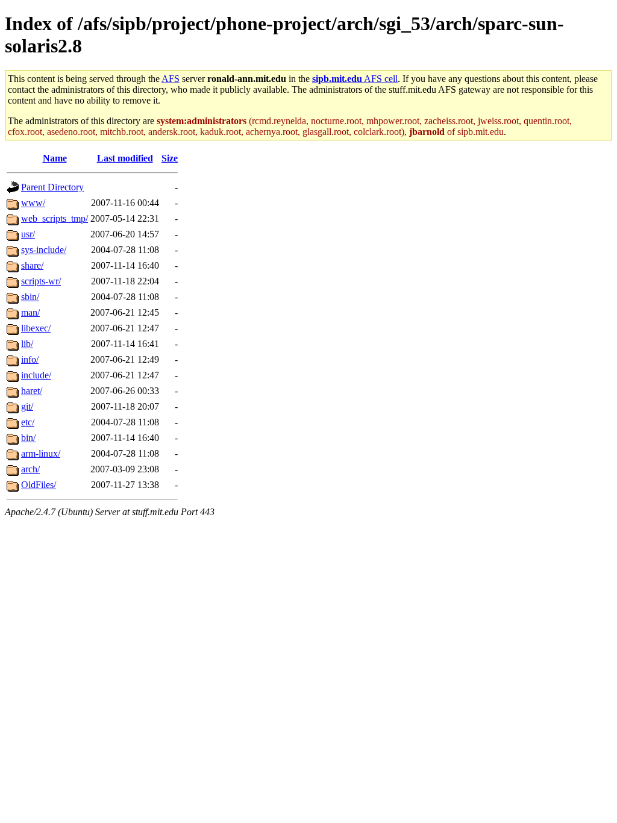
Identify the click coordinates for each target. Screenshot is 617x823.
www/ (33, 203)
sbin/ (30, 297)
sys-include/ (43, 250)
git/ (27, 406)
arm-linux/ (40, 453)
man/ (30, 312)
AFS (170, 79)
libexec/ (36, 328)
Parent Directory (52, 187)
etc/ (27, 422)
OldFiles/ (38, 485)
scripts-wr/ (41, 281)
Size (169, 158)
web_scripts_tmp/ (54, 218)
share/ (32, 265)
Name (55, 158)
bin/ (28, 438)
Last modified (125, 158)
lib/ (27, 344)
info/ (30, 359)
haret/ (31, 391)
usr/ (28, 234)
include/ (36, 375)
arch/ (30, 469)
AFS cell (355, 79)
